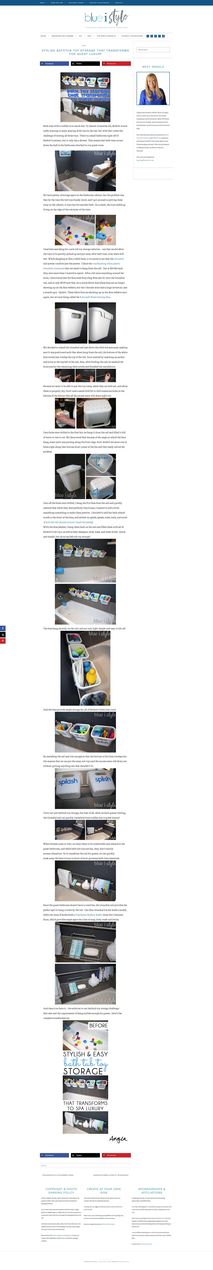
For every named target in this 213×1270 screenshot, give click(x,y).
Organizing (78, 45)
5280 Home (157, 138)
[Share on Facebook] (3, 628)
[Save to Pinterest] (3, 641)
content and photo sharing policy (61, 1235)
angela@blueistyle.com (145, 160)
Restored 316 (124, 1261)
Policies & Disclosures (108, 1224)
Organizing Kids (90, 45)
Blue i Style (106, 18)
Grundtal (119, 258)
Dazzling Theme (105, 1261)
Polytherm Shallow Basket (89, 914)
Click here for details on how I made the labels (68, 522)
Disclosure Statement (146, 1244)
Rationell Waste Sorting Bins (95, 297)
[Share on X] (3, 634)
